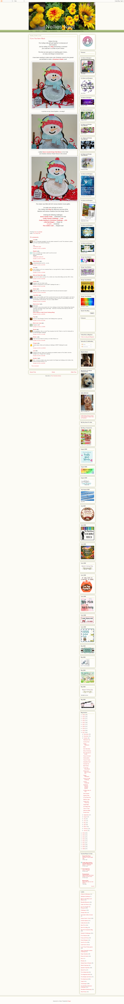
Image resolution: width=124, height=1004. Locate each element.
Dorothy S (35, 358)
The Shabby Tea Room (86, 976)
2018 (83, 730)
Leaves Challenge (86, 782)
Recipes (83, 960)
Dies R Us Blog (84, 927)
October (86, 738)
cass (34, 350)
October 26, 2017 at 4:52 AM (39, 355)
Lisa (34, 239)
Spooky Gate (86, 795)
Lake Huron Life (84, 944)
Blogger (69, 1001)
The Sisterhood (84, 979)
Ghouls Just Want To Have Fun (87, 772)
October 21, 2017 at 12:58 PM (39, 248)
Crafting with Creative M (38, 256)
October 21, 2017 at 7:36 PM (39, 272)
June (85, 820)
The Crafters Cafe (48, 225)
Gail (34, 267)
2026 (83, 714)
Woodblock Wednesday (86, 989)
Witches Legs (86, 799)
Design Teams (63, 31)
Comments (85, 346)
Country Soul (86, 741)
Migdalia (35, 251)
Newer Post (33, 372)
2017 (83, 732)
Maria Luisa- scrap (37, 323)
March (85, 826)
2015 (83, 834)
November (86, 736)
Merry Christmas (87, 750)
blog (52, 46)
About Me (38, 31)
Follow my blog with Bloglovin (87, 337)
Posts (84, 344)
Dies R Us (83, 925)
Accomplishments (53, 31)
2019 (83, 728)
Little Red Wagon (49, 222)
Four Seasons (84, 935)
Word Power (83, 991)
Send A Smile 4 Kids (46, 216)
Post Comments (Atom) (56, 375)
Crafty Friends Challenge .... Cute (53, 218)
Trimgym (35, 343)
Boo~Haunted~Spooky (87, 753)
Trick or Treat (86, 808)
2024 (83, 718)
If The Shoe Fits (87, 797)
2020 (83, 726)
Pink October (86, 793)
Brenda (34, 329)
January (86, 830)
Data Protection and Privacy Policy (76, 31)
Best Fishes (86, 765)
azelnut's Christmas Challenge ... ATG (55, 220)
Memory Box (85, 880)
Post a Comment (35, 365)
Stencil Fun (83, 970)
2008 (83, 848)
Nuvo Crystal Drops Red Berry (52, 152)
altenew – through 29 (86, 864)
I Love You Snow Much (86, 768)
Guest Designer (84, 940)
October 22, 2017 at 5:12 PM (39, 320)
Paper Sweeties (84, 953)
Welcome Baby (86, 810)
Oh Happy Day (86, 806)
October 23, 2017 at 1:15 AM (39, 334)
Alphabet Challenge (85, 896)
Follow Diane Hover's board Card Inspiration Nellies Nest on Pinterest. (87, 417)
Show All (92, 886)
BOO (84, 746)
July (85, 818)
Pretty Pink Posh (86, 856)
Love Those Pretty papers (87, 947)
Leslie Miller (36, 295)
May (85, 822)
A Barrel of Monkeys (85, 894)
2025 (83, 716)
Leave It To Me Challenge (86, 779)
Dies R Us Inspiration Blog (87, 929)
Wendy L (35, 337)
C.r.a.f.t (49, 224)
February (86, 828)
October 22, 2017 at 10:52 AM (39, 292)
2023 (83, 720)
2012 (83, 840)
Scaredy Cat (86, 763)
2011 (83, 842)
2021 (83, 724)
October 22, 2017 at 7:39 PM (39, 326)
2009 (83, 846)
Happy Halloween (86, 744)
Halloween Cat (86, 739)
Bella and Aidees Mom (38, 275)
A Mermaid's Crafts (37, 246)
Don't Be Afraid (86, 748)
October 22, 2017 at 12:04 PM (39, 301)
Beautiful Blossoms (85, 902)
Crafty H (41, 220)
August (85, 816)
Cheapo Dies (84, 912)
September (86, 814)
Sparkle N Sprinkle (85, 967)
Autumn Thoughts (86, 870)
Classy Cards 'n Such (86, 918)
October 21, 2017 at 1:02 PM (39, 258)
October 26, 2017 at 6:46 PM (39, 363)
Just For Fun (84, 942)
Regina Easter (36, 261)
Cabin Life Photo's (85, 904)
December (86, 734)
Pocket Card (86, 812)
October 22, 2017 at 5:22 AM (39, 286)
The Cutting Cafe (36, 233)
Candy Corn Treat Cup (86, 802)
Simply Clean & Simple (86, 963)
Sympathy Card (86, 761)
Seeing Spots (86, 757)
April (85, 824)
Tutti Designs (84, 983)
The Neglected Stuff (85, 974)
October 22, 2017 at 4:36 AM (39, 278)
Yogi (34, 316)
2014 (83, 837)
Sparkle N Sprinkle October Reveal (85, 786)
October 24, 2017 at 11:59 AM (39, 348)
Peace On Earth (87, 756)
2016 (83, 833)
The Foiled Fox (86, 868)
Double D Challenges (85, 933)
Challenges (44, 31)
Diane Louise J (36, 304)
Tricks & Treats (86, 759)
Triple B (82, 981)
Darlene (35, 289)
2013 (83, 838)
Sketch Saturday (84, 965)
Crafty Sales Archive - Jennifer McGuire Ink (87, 863)
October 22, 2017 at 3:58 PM (39, 314)
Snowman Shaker (58, 59)
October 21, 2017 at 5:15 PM (39, 264)
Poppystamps (85, 874)
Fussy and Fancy (85, 937)
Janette (34, 281)
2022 (83, 722)
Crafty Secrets (84, 922)
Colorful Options (84, 920)
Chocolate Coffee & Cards (87, 914)
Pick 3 (82, 958)
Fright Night (86, 804)
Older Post (73, 372)
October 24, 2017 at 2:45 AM (39, 340)
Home (31, 31)
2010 (83, 844)
